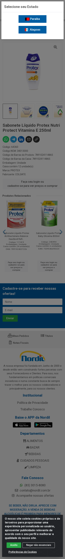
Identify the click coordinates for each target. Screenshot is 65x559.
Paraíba (34, 19)
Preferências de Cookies (22, 552)
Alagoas (34, 29)
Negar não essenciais (38, 545)
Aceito (14, 545)
